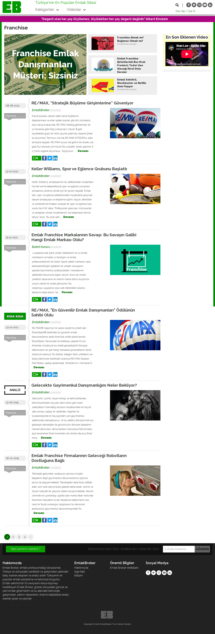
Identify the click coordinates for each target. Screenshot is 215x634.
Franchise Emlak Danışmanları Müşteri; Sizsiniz (45, 64)
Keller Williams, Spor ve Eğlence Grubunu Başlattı (79, 168)
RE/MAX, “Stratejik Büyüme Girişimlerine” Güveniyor (82, 103)
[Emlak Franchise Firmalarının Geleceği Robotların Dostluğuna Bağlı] (135, 480)
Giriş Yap (180, 11)
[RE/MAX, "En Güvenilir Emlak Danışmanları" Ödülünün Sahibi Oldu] (135, 335)
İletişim (78, 575)
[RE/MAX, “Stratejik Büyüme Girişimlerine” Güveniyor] (135, 123)
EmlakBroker (41, 110)
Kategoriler (45, 9)
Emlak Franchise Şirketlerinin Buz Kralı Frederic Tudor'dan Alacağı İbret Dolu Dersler (131, 65)
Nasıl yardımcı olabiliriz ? (25, 548)
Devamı (83, 151)
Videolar (74, 9)
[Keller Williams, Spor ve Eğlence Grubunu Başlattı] (135, 189)
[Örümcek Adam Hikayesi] (186, 54)
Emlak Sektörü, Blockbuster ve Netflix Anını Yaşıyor (131, 83)
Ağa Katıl (79, 571)
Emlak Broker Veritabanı (124, 567)
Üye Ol (191, 11)
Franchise (11, 116)
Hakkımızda (81, 567)
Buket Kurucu (41, 247)
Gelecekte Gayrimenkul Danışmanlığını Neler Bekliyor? (84, 385)
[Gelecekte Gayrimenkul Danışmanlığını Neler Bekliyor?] (135, 405)
